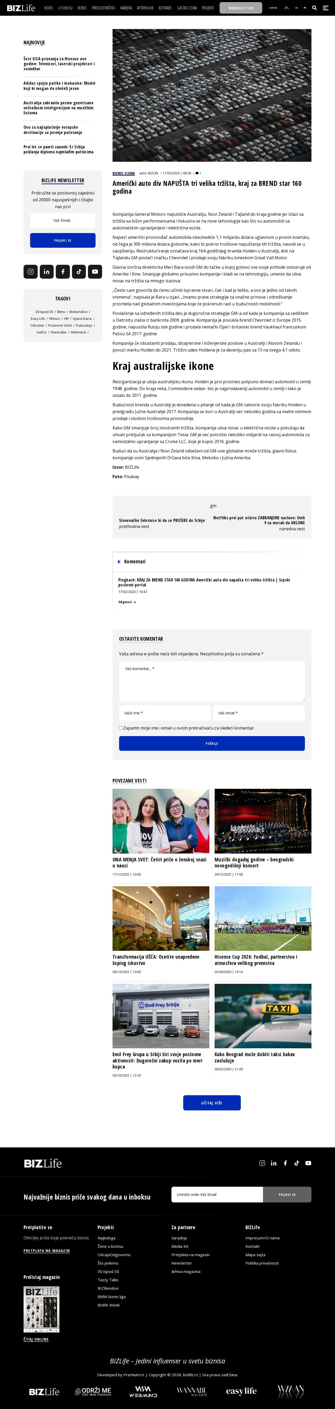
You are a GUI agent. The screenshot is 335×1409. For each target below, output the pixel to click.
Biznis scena (124, 173)
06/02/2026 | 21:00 (229, 1069)
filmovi (54, 318)
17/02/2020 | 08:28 (177, 173)
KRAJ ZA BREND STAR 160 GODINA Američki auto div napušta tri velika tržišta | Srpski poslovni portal (204, 582)
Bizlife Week (109, 1305)
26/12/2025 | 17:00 (229, 874)
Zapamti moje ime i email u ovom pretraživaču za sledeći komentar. (189, 728)
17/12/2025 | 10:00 (127, 874)
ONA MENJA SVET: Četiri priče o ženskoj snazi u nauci (160, 862)
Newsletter (181, 1263)
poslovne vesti (60, 325)
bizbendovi (78, 311)
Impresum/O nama (262, 1237)
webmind (78, 332)
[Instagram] (31, 272)
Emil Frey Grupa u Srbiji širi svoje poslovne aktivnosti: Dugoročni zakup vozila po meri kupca (157, 1060)
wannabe (58, 332)
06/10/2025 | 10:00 (127, 972)
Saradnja (179, 1237)
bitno (61, 311)
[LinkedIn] (47, 272)
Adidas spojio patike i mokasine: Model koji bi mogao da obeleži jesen (59, 85)
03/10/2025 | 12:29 (127, 1075)
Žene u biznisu (110, 1246)
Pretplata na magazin (190, 1254)
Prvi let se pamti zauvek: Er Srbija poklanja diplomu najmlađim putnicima (59, 149)
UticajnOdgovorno (114, 1254)
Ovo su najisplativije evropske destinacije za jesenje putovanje (53, 129)
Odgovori (125, 602)
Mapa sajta (255, 1254)
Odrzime (37, 325)
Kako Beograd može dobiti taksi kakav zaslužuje (255, 1057)
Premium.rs (134, 1374)
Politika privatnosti (262, 1263)
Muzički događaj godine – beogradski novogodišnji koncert (254, 862)
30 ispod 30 (44, 311)
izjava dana (82, 318)
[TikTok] (79, 272)
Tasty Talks (108, 1279)
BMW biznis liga (112, 1296)
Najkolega (106, 1237)
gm (213, 506)
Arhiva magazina (185, 1271)
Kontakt (252, 1246)
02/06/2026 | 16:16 (229, 972)
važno (42, 332)
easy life (38, 318)
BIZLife (153, 173)
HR (66, 318)
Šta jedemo (108, 1263)
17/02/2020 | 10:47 (132, 591)
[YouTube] (95, 272)
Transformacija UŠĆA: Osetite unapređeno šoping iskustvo (156, 960)
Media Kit (179, 1246)
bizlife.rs (190, 1374)
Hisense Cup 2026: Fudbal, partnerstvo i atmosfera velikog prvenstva (256, 960)
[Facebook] (63, 272)
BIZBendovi (108, 1288)
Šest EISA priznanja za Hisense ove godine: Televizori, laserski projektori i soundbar (59, 64)
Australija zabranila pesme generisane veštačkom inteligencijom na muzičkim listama (59, 108)
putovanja (84, 325)
